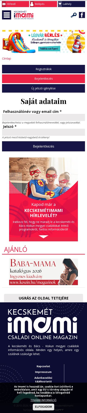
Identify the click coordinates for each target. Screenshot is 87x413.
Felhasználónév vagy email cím (32, 111)
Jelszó (10, 126)
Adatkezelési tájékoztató (43, 379)
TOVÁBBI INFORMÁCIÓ (43, 400)
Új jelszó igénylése (43, 88)
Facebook (82, 15)
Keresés (74, 15)
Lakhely (67, 4)
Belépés (39, 4)
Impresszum (43, 372)
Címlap (6, 58)
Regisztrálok (44, 69)
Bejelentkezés (43, 78)
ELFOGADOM (43, 406)
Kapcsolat (43, 366)
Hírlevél (11, 4)
